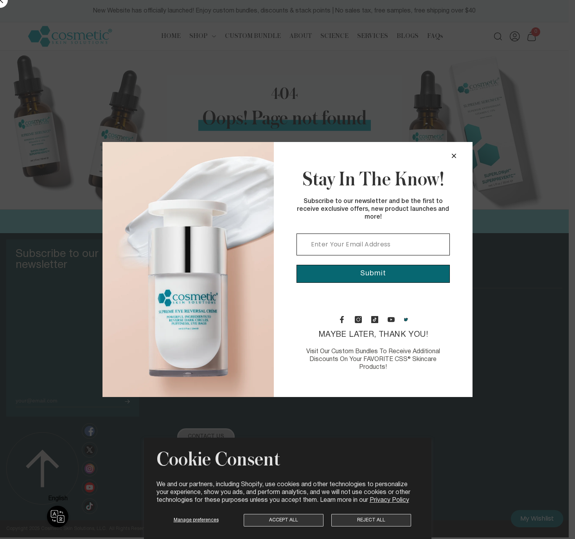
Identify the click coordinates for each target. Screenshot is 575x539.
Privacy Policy (389, 500)
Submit (373, 273)
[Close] (454, 156)
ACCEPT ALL (283, 520)
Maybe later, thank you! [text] (373, 350)
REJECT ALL (371, 520)
